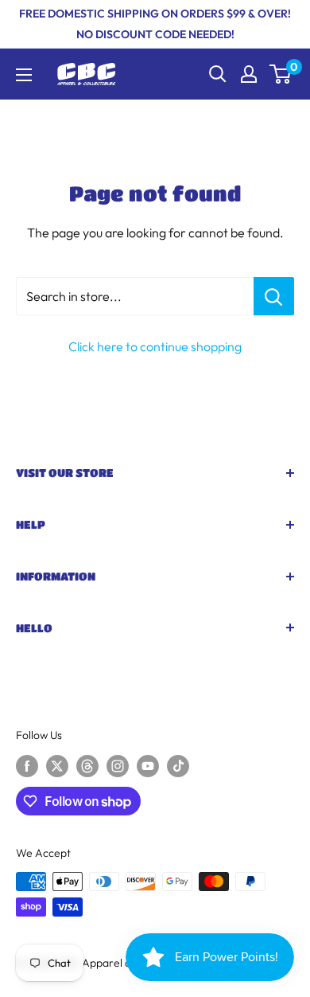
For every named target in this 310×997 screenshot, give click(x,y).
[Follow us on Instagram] (118, 766)
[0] (281, 74)
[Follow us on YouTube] (148, 766)
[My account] (249, 74)
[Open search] (218, 74)
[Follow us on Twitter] (57, 766)
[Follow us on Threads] (87, 766)
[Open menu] (24, 74)
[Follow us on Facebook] (27, 766)
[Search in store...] (274, 296)
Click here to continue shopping (155, 346)
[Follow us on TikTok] (178, 766)
